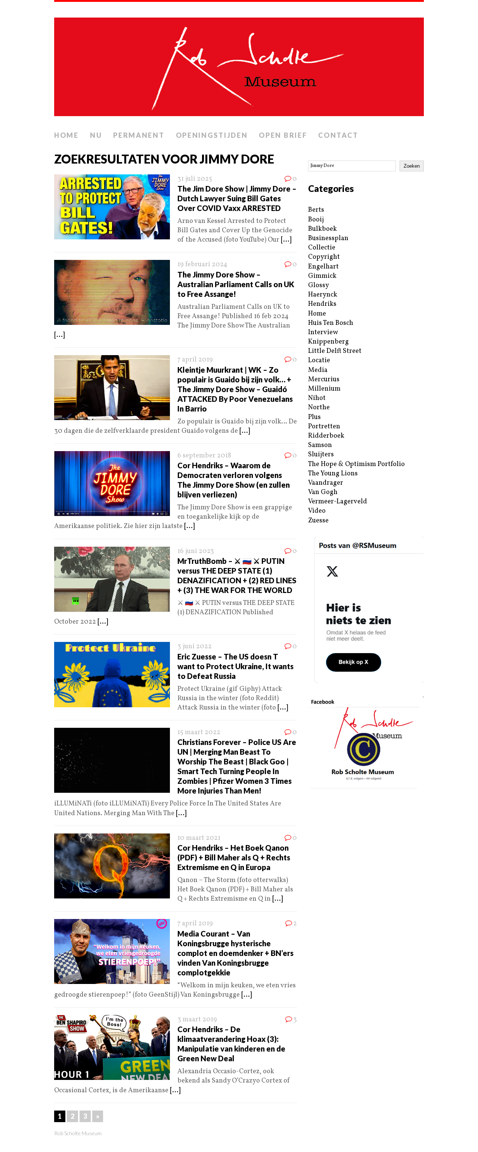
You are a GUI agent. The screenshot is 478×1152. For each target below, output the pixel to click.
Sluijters (321, 454)
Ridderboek (326, 436)
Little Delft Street (334, 351)
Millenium (324, 389)
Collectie (321, 247)
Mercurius (323, 379)
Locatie (319, 360)
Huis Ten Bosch (330, 323)
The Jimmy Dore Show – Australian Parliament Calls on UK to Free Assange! (235, 284)
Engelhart (323, 266)
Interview (323, 332)
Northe (319, 407)
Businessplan (328, 238)
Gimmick (322, 276)
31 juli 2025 (194, 179)
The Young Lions (333, 473)
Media (318, 370)
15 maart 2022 (198, 732)
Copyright (324, 257)
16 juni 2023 (195, 551)
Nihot (317, 398)
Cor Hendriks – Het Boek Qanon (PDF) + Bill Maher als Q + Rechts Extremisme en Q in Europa (233, 857)
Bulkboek (322, 229)
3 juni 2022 (194, 646)
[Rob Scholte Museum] (239, 64)
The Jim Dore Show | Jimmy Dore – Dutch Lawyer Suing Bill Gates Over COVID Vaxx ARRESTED (237, 198)
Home (66, 135)
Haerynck (322, 294)
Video (317, 511)
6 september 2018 (204, 455)
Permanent (138, 135)
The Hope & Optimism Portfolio (356, 464)
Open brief (283, 135)
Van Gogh (323, 492)
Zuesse (318, 520)
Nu (96, 135)
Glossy (318, 285)
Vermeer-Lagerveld (337, 501)
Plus (314, 417)
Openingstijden (212, 135)
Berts (316, 210)
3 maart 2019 (197, 1019)
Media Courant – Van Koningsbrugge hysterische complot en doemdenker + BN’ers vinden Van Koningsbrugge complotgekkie (235, 953)
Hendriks (322, 304)
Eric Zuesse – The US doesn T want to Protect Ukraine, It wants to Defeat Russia (235, 666)
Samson (320, 445)
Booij (316, 219)
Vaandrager (325, 483)
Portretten (324, 426)
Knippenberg (328, 342)
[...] (286, 240)
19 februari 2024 (202, 264)
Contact (338, 135)
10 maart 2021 (198, 838)
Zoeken (412, 166)
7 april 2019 (195, 359)
